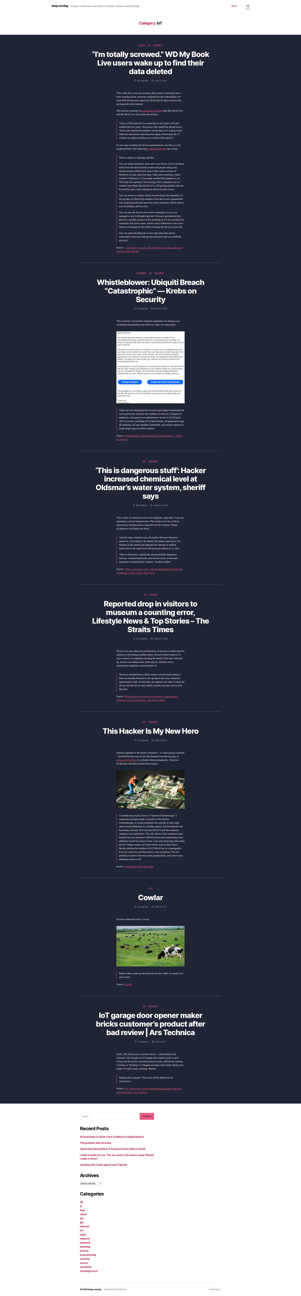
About (234, 6)
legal (83, 1234)
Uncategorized (88, 1271)
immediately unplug (152, 110)
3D (81, 1202)
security (158, 45)
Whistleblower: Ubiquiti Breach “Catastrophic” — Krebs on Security (150, 291)
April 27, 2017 (161, 740)
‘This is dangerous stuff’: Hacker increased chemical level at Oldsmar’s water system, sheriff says (150, 483)
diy (82, 1218)
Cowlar (150, 897)
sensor (153, 595)
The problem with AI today (95, 1142)
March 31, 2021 (160, 308)
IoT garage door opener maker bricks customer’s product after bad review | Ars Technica (150, 1024)
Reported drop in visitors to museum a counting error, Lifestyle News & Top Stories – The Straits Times (150, 616)
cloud (141, 45)
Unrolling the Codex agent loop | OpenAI (103, 1164)
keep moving (60, 5)
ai (81, 1206)
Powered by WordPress (115, 1289)
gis (82, 1222)
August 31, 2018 (161, 638)
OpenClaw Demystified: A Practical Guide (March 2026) (112, 1148)
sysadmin (85, 1266)
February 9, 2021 (160, 505)
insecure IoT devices (126, 760)
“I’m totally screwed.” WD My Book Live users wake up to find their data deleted (150, 63)
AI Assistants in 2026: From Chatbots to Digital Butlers (112, 1136)
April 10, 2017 (161, 907)
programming (88, 1254)
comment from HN (156, 148)
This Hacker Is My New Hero (151, 730)
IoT (149, 45)
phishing (85, 1246)
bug (82, 1210)
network (85, 1238)
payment (85, 1242)
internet (141, 273)
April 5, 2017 (160, 1042)
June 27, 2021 (161, 80)
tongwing (144, 80)
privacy (84, 1250)
